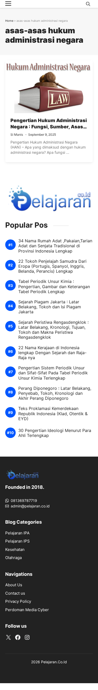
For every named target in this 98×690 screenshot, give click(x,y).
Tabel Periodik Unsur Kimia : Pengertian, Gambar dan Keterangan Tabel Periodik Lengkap (54, 286)
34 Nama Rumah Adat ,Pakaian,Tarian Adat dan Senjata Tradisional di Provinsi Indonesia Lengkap (55, 245)
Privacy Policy (18, 601)
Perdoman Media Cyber (27, 609)
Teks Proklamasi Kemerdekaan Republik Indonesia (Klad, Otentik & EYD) (53, 413)
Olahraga (13, 557)
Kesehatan (15, 549)
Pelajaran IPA (17, 532)
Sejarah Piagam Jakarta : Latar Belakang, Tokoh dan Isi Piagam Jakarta (49, 306)
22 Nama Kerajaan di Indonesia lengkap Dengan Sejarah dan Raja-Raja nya (52, 352)
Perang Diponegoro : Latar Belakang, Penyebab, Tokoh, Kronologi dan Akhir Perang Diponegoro (54, 393)
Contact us (15, 593)
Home (9, 21)
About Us (13, 584)
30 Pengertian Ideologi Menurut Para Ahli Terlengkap (54, 433)
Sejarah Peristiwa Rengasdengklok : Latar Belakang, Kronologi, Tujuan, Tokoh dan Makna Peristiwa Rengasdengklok (53, 330)
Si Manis (16, 134)
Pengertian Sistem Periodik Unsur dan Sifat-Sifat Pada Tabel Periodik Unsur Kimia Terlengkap (53, 372)
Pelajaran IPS (17, 541)
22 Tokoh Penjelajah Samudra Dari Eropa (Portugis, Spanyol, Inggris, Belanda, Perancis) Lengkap (52, 266)
